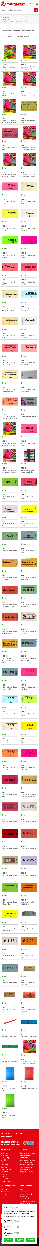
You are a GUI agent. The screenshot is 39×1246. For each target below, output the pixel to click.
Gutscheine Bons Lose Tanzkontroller (15, 21)
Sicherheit (4, 1172)
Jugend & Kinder (6, 1169)
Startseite (6, 17)
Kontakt (3, 1196)
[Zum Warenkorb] (33, 4)
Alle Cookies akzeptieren (30, 1240)
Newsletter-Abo (25, 1155)
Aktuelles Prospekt (26, 1165)
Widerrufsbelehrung (27, 1203)
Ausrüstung (5, 1158)
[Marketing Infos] (5, 1233)
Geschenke (4, 1167)
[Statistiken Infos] (5, 1227)
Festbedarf (6, 19)
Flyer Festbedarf (25, 1169)
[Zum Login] (30, 4)
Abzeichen (4, 1153)
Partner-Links (5, 1194)
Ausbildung (4, 1155)
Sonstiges (4, 1174)
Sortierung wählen (23, 36)
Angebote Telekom (26, 1172)
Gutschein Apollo (26, 1162)
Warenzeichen (6, 1192)
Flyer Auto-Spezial (26, 1167)
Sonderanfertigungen (27, 1160)
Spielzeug (4, 1176)
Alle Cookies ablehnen (19, 1240)
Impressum (24, 1192)
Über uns (4, 1189)
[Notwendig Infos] (5, 1221)
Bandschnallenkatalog (27, 1153)
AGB (21, 1189)
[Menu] (37, 3)
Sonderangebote (6, 1181)
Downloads (24, 1158)
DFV (2, 1162)
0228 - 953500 (6, 1136)
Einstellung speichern (8, 1240)
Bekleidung (4, 1160)
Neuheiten (4, 1179)
